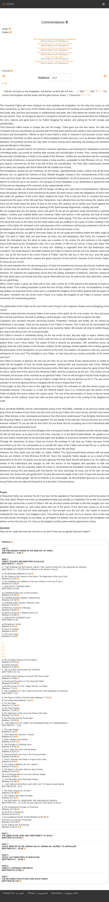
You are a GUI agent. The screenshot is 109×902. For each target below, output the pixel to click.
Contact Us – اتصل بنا (13, 893)
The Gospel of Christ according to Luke (54, 48)
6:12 (3, 652)
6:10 (3, 645)
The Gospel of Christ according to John (54, 52)
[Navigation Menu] (103, 4)
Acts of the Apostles (54, 57)
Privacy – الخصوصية (37, 893)
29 (82, 94)
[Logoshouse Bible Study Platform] (10, 4)
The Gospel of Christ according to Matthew (55, 39)
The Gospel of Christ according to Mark (54, 44)
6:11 (3, 649)
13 (3, 90)
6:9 (3, 642)
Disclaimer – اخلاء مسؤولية (64, 893)
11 (85, 94)
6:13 (3, 654)
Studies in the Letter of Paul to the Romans (54, 61)
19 (96, 90)
